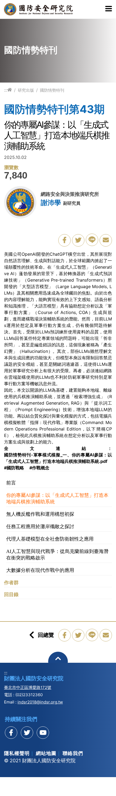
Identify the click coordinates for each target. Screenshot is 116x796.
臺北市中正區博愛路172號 (27, 687)
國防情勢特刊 (52, 90)
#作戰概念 (39, 467)
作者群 (11, 582)
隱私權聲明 (17, 753)
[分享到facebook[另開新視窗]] (11, 732)
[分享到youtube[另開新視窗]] (43, 732)
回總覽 (46, 635)
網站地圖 (46, 753)
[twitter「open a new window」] (78, 240)
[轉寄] (106, 240)
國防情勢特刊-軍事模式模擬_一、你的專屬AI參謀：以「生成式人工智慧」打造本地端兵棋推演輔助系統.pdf (58, 458)
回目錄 (11, 594)
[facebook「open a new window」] (64, 240)
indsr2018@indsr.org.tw (40, 702)
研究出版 (26, 90)
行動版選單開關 (108, 9)
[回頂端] (58, 661)
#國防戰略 (14, 467)
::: (5, 90)
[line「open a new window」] (92, 240)
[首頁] (9, 90)
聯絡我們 (73, 753)
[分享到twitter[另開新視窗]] (27, 732)
